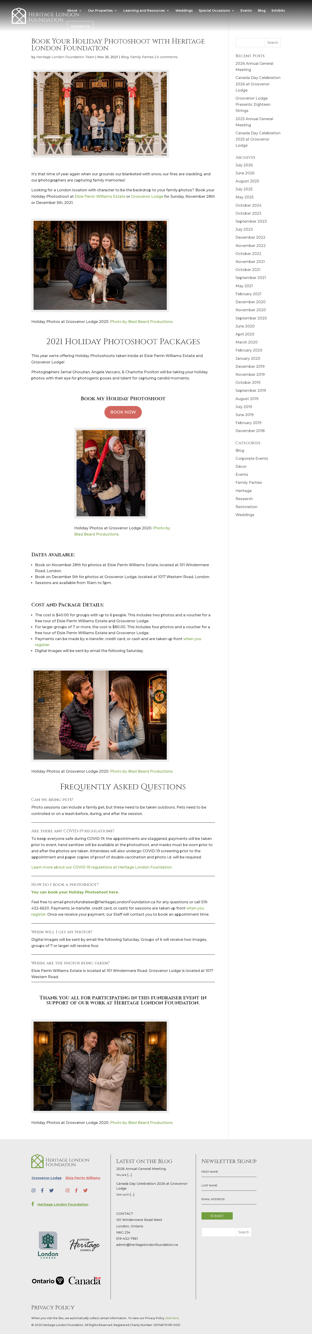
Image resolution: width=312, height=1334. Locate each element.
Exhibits (278, 11)
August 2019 (246, 399)
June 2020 (245, 326)
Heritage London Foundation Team (65, 57)
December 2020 (250, 302)
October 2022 (248, 254)
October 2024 (248, 205)
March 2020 (246, 342)
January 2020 (247, 358)
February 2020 (248, 350)
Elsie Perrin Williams (83, 1178)
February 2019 (248, 423)
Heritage (243, 491)
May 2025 (244, 197)
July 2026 (244, 165)
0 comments (167, 57)
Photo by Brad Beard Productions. (141, 321)
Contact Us (80, 26)
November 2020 (250, 310)
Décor (241, 466)
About (72, 11)
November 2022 (250, 246)
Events (246, 11)
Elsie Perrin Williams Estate (100, 196)
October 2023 (248, 213)
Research (244, 499)
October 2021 (247, 270)
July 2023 (244, 229)
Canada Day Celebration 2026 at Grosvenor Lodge (257, 84)
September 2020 (251, 318)
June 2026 (244, 173)
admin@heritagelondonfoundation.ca (147, 1245)
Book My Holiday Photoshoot (123, 398)
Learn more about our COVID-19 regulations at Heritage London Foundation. (101, 867)
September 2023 (251, 221)
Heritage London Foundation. (157, 1003)
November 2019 (250, 374)
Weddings (184, 11)
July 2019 (243, 407)
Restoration (246, 507)
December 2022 (250, 237)
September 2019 (250, 390)
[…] (129, 1175)
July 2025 (244, 189)
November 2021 (250, 262)
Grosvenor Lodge (147, 196)
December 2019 (249, 366)
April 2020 (244, 334)
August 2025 (247, 181)
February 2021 (248, 294)
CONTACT (124, 1214)
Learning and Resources (144, 11)
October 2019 (247, 382)
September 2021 (250, 278)
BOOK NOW (123, 412)
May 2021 (244, 286)
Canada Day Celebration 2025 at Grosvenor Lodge (257, 139)
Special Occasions (214, 11)
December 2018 (250, 431)
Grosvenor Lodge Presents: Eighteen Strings (252, 104)
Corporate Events (251, 458)
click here (172, 1318)
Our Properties (100, 11)
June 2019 (244, 415)
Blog (262, 11)
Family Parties (142, 57)
